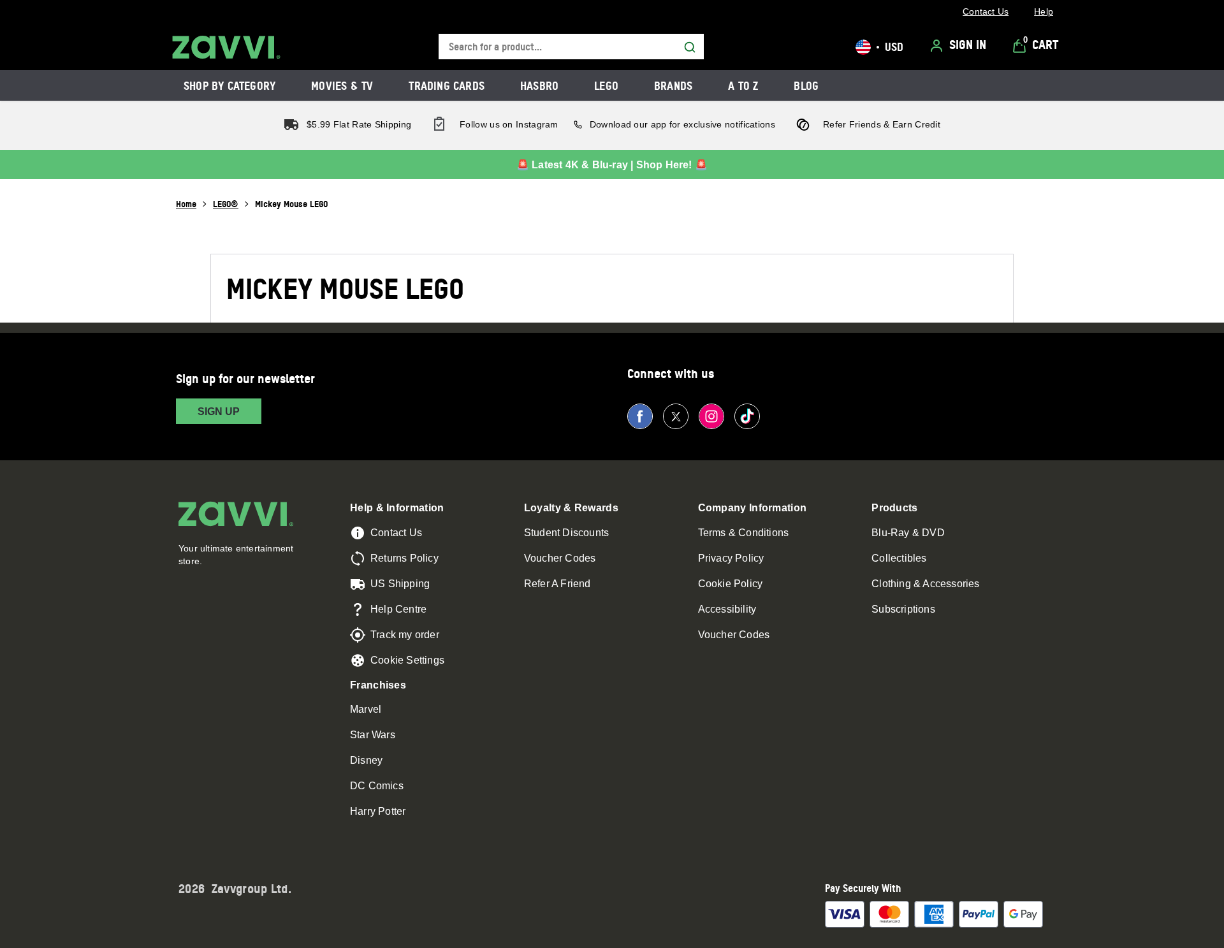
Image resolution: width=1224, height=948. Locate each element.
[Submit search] (689, 47)
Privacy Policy (731, 558)
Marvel (365, 709)
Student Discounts (566, 532)
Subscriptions (903, 609)
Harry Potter (377, 811)
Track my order (404, 634)
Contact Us (396, 532)
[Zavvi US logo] (226, 47)
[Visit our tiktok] (747, 416)
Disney (366, 760)
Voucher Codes (560, 558)
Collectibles (898, 558)
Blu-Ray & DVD (908, 532)
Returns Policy (404, 558)
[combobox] (571, 47)
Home (186, 203)
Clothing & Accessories (925, 583)
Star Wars (372, 734)
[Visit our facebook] (640, 416)
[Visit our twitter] (675, 416)
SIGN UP (219, 411)
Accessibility (727, 609)
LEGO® (225, 203)
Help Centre (398, 609)
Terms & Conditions (743, 532)
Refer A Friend (557, 583)
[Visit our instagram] (711, 416)
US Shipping (400, 583)
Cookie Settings (407, 660)
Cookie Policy (730, 583)
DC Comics (377, 785)
